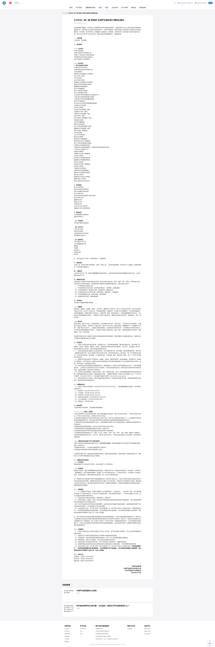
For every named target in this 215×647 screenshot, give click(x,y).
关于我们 (79, 7)
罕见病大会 (83, 628)
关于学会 (66, 631)
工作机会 (66, 639)
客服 (209, 643)
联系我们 (66, 641)
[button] (184, 3)
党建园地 (66, 636)
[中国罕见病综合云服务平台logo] (11, 3)
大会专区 (115, 7)
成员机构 (142, 7)
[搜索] (175, 3)
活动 (100, 7)
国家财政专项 (99, 628)
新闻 (66, 13)
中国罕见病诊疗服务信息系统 (103, 636)
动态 (106, 7)
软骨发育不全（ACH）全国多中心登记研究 (107, 639)
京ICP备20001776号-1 (120, 644)
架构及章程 (67, 633)
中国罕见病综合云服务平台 (103, 631)
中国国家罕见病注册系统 (102, 633)
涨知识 (133, 7)
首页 (71, 7)
